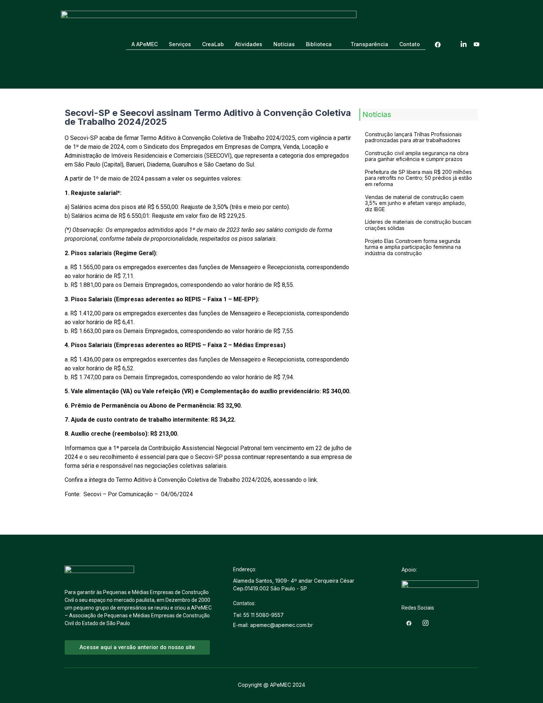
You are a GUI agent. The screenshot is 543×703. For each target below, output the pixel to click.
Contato (409, 44)
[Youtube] (476, 44)
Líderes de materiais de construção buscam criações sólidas (418, 225)
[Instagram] (450, 44)
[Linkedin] (463, 44)
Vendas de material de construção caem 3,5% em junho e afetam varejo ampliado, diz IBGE (415, 203)
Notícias (284, 44)
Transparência (369, 44)
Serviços (180, 44)
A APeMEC (145, 44)
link (312, 479)
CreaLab (213, 44)
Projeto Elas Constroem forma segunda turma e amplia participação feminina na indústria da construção (413, 247)
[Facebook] (437, 44)
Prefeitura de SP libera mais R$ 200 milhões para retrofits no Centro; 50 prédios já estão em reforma (418, 178)
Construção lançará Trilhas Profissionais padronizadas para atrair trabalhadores (413, 137)
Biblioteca (319, 44)
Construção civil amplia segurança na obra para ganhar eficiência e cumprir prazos (416, 156)
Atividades (248, 44)
